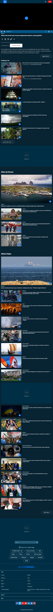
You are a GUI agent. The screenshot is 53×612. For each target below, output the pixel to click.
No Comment (25, 317)
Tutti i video (46, 512)
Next (2, 580)
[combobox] (26, 542)
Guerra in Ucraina (30, 550)
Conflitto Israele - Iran (17, 550)
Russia (13, 554)
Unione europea (37, 554)
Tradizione (23, 557)
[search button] (37, 542)
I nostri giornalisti (5, 589)
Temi (2, 572)
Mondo (2, 286)
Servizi (2, 594)
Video (2, 586)
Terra (28, 577)
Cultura (29, 583)
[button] (7, 142)
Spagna (32, 557)
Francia (20, 554)
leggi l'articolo (45, 56)
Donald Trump (14, 557)
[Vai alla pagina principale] (5, 1)
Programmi (29, 586)
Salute (26, 560)
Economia (24, 330)
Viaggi (2, 583)
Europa (2, 575)
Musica (28, 554)
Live (50, 1)
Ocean (2, 204)
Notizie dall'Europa (27, 445)
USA (23, 304)
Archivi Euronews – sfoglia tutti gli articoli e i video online (38, 590)
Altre (2, 598)
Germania (40, 557)
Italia (40, 550)
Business (3, 577)
